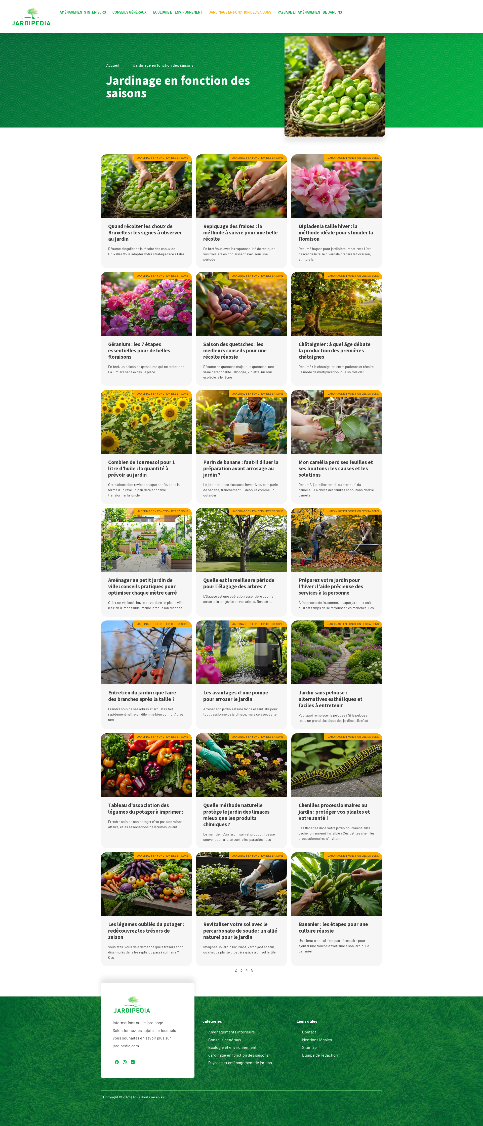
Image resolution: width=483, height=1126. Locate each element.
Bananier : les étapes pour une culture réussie (333, 927)
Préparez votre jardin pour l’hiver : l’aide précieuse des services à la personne (331, 586)
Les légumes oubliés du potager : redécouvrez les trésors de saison (146, 930)
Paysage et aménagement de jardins (310, 12)
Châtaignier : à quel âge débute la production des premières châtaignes (335, 350)
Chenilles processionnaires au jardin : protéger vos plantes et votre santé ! (334, 811)
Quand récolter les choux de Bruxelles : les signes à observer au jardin (145, 232)
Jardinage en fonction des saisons (240, 12)
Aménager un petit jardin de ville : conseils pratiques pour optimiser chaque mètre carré (142, 586)
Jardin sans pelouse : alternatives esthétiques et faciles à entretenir (331, 698)
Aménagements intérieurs (83, 12)
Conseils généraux (129, 12)
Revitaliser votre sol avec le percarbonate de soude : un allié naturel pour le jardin (240, 930)
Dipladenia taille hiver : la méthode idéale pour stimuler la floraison (336, 232)
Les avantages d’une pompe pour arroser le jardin (235, 695)
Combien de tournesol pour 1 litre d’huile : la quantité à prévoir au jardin (141, 468)
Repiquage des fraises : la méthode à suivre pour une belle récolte (240, 232)
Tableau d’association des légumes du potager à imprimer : (145, 808)
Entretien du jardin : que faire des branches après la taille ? (142, 695)
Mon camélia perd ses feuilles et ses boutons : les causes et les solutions (336, 468)
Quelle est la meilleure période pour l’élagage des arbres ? (238, 583)
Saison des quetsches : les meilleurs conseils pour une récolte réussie (235, 350)
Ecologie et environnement (177, 12)
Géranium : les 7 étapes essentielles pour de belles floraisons (139, 350)
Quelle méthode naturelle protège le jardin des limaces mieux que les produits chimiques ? (236, 815)
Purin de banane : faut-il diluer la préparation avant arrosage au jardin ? (240, 468)
